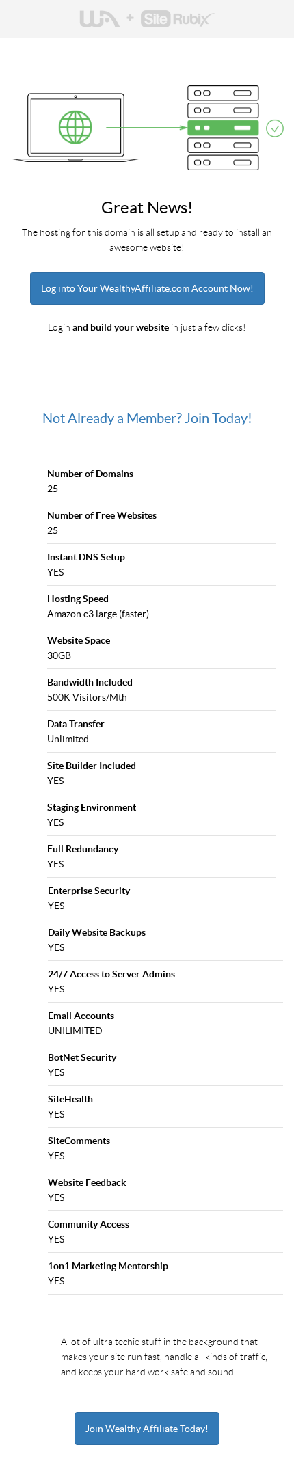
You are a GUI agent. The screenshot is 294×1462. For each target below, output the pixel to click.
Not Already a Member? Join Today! (147, 418)
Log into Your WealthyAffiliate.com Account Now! (147, 288)
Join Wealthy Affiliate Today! (147, 1428)
